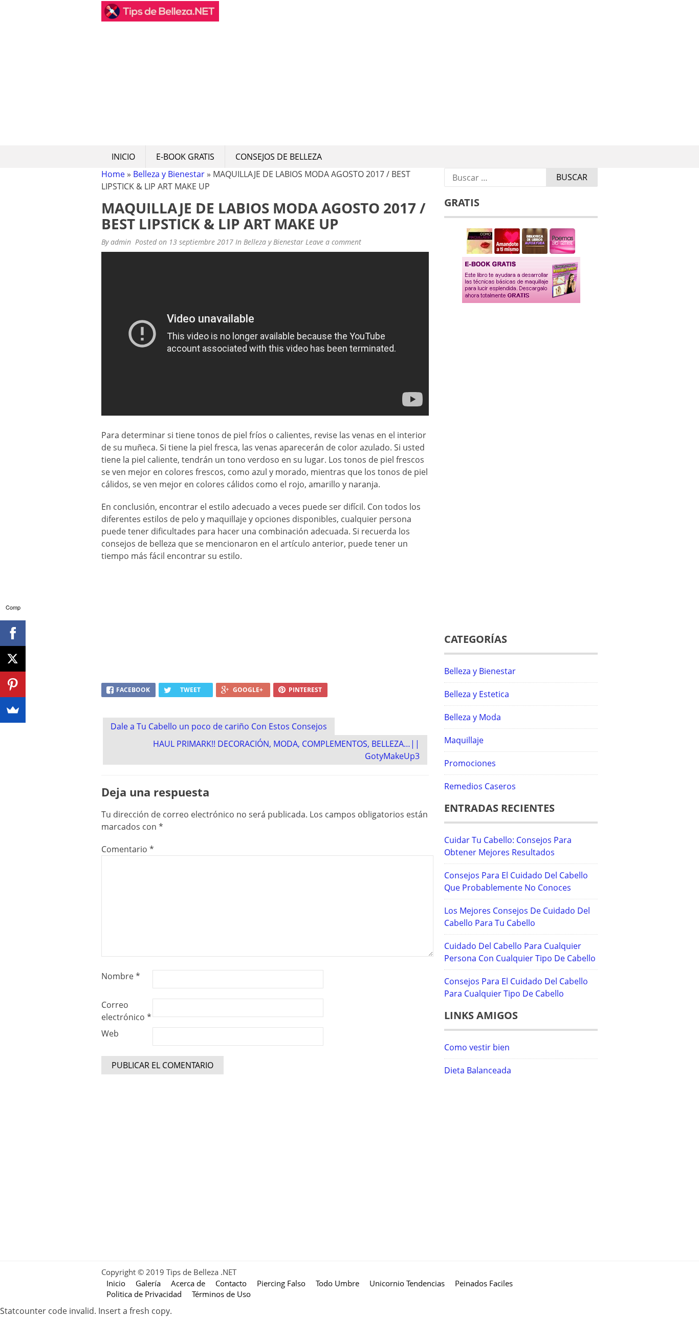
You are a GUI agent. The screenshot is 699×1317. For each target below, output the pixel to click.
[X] (13, 659)
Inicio (123, 156)
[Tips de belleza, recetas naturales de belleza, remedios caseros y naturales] (160, 18)
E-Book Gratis (185, 156)
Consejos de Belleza (278, 156)
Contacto (231, 1283)
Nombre (120, 976)
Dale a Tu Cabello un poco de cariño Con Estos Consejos (219, 726)
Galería (148, 1283)
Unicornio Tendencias (407, 1283)
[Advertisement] (408, 72)
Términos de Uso (221, 1294)
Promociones (470, 763)
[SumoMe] (13, 710)
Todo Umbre (337, 1283)
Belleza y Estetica (476, 694)
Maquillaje (464, 740)
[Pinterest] (13, 684)
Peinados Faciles (484, 1283)
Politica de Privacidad (144, 1294)
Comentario (127, 849)
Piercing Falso (281, 1283)
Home (113, 174)
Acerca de (188, 1283)
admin (121, 242)
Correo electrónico (126, 1011)
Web (110, 1033)
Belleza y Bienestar (169, 174)
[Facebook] (13, 633)
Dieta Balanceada (477, 1070)
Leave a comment (334, 242)
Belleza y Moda (472, 717)
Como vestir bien (477, 1047)
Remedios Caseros (480, 786)
